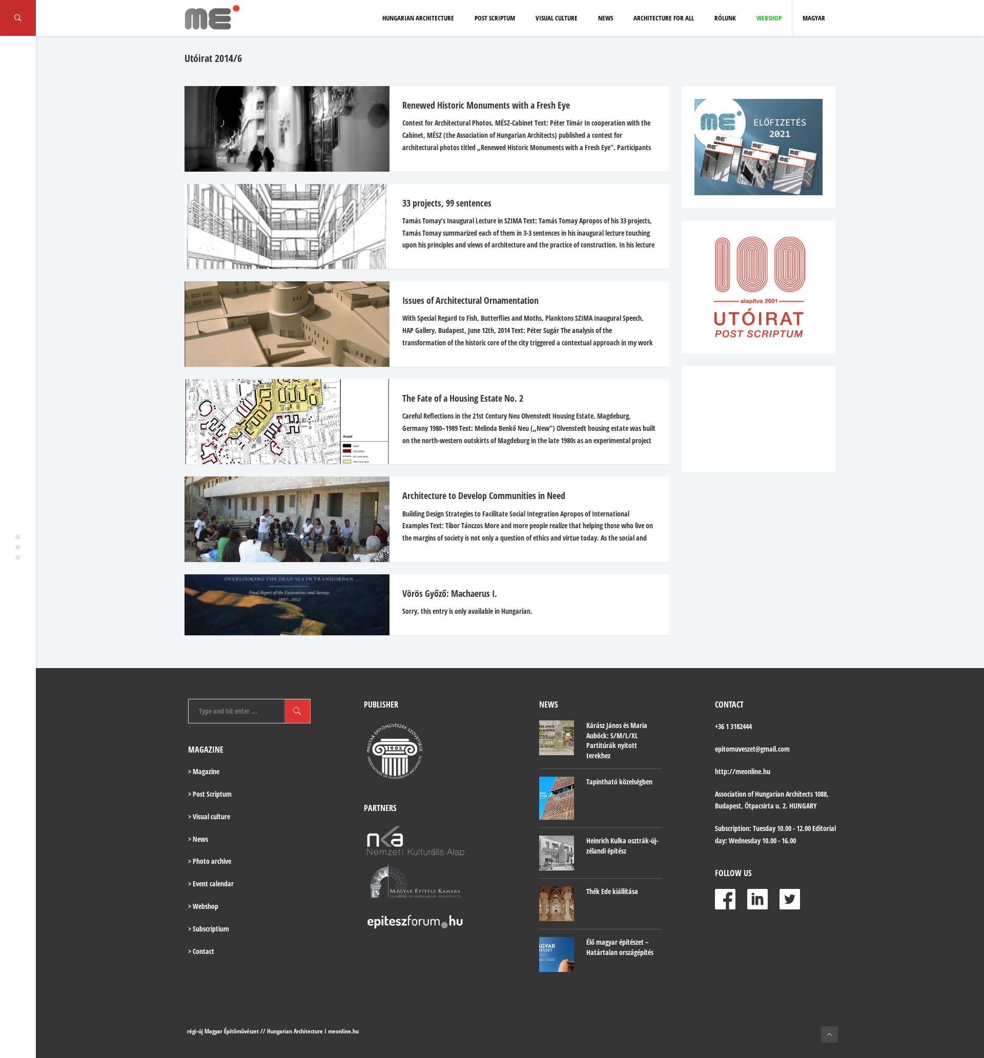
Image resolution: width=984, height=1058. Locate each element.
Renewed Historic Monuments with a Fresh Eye (486, 105)
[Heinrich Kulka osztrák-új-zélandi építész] (556, 853)
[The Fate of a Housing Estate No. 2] (281, 422)
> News (198, 839)
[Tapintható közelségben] (556, 798)
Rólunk (725, 18)
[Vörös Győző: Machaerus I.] (281, 604)
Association (730, 794)
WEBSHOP (769, 18)
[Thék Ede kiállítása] (556, 903)
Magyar (814, 18)
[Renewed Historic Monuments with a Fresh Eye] (281, 129)
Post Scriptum (495, 18)
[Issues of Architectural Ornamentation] (281, 324)
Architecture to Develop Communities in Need (483, 495)
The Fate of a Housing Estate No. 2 (462, 398)
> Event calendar (211, 883)
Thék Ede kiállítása (612, 891)
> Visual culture (209, 816)
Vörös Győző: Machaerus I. (449, 593)
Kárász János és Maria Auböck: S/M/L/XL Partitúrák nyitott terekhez (616, 740)
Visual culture (557, 18)
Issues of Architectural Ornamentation (470, 300)
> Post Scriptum (210, 794)
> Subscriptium (208, 928)
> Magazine (203, 771)
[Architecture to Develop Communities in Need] (281, 519)
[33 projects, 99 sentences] (281, 226)
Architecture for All (663, 18)
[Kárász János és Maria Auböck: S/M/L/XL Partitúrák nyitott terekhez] (556, 737)
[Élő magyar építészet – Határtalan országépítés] (556, 954)
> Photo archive (209, 861)
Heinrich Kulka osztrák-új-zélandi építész (622, 846)
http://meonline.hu (742, 771)
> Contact (201, 951)
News (605, 18)
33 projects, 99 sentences (446, 203)
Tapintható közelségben (619, 781)
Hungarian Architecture (418, 18)
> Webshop (203, 906)
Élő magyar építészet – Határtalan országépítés (619, 947)
